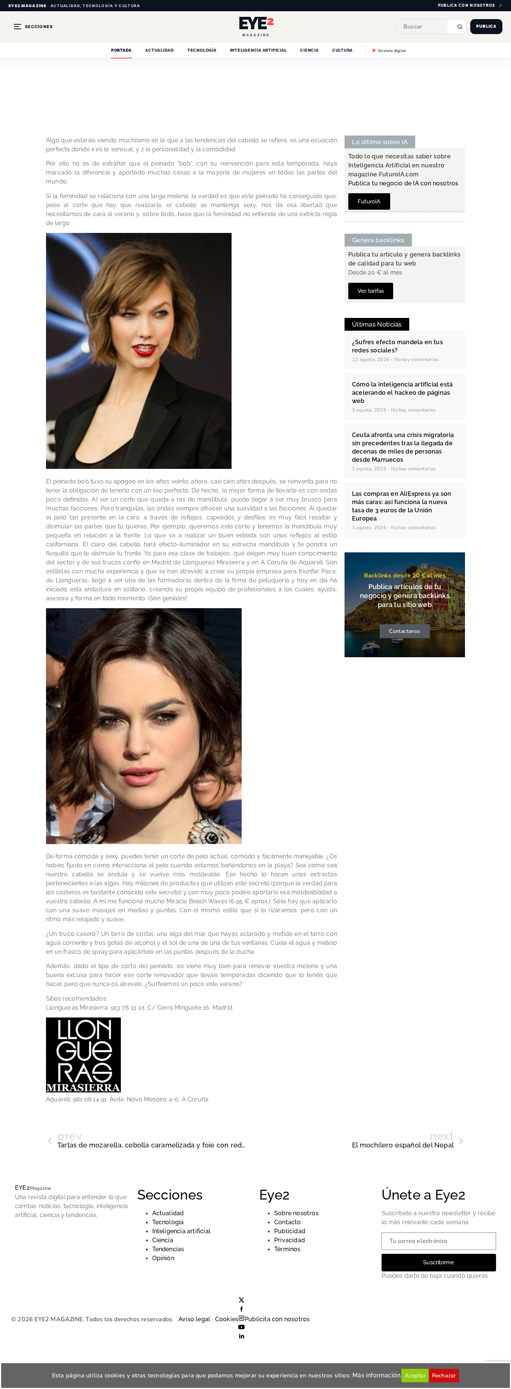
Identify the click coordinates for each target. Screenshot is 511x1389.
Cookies (226, 1319)
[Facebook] (241, 1310)
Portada (121, 50)
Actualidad (159, 50)
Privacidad (289, 1240)
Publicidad (289, 1231)
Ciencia (309, 50)
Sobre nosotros (296, 1213)
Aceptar (415, 1375)
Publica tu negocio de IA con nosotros (403, 183)
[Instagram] (241, 1319)
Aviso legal (194, 1319)
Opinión (163, 1258)
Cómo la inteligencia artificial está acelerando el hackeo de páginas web (402, 392)
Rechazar (444, 1375)
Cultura (342, 50)
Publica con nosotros (466, 5)
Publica (486, 26)
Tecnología (202, 50)
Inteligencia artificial (258, 50)
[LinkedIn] (241, 1337)
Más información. (376, 1375)
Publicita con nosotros (277, 1319)
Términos (287, 1249)
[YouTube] (241, 1328)
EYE (22, 1187)
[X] (241, 1301)
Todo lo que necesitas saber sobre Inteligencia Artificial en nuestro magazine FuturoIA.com (399, 165)
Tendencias (168, 1249)
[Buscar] (456, 26)
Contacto (287, 1222)
